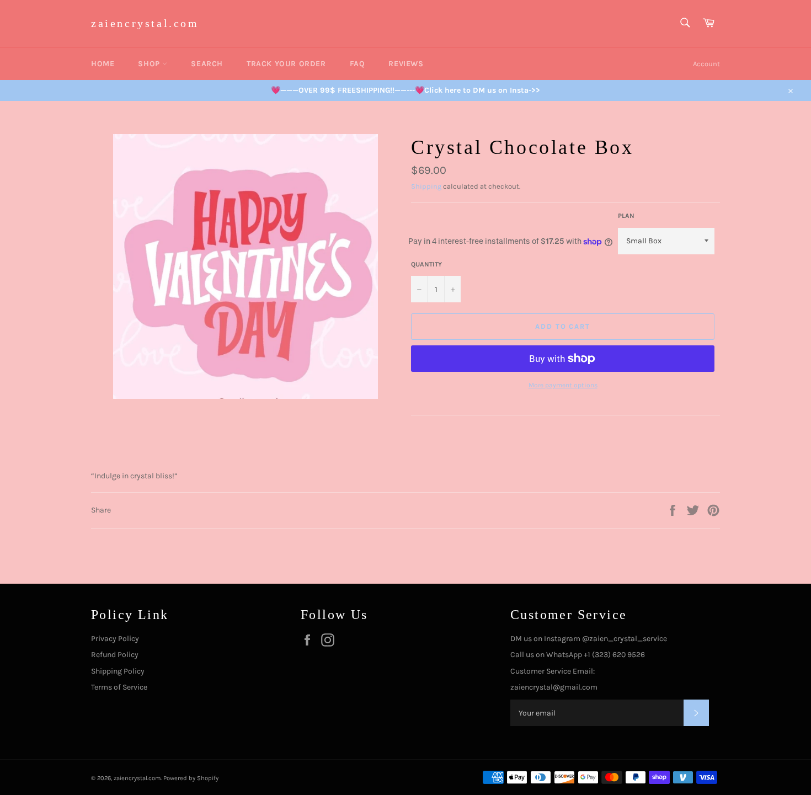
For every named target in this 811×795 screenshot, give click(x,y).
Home (102, 63)
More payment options (563, 385)
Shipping (426, 186)
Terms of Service (119, 687)
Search (207, 63)
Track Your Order (286, 63)
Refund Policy (114, 654)
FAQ (357, 63)
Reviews (405, 63)
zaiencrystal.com (145, 23)
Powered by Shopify (190, 778)
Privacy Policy (115, 638)
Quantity (426, 264)
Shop (150, 63)
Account (706, 64)
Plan (626, 216)
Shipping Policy (118, 671)
